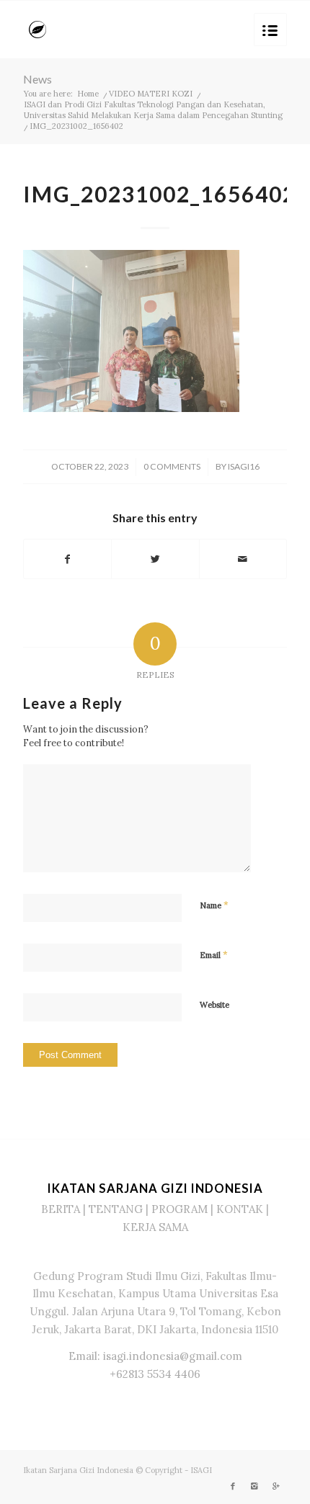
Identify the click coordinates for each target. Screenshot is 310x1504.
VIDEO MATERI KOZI (150, 94)
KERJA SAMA (155, 1227)
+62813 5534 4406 (155, 1374)
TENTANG (116, 1209)
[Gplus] (276, 1486)
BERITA (60, 1209)
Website (214, 1005)
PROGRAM (179, 1209)
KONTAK (239, 1209)
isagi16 (244, 466)
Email (214, 955)
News (37, 79)
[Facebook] (233, 1486)
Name (214, 905)
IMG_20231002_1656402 (159, 194)
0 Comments (171, 466)
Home (88, 94)
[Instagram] (254, 1486)
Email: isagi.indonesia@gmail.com (155, 1356)
